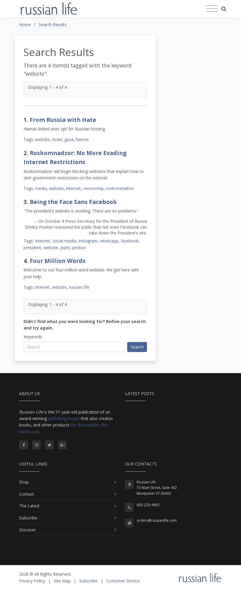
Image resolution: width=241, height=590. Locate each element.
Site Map (62, 581)
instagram (88, 241)
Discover (27, 530)
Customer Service (123, 581)
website (42, 139)
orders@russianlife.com (157, 520)
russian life (79, 287)
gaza (68, 139)
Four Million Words (58, 261)
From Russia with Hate (63, 120)
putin (65, 247)
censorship (93, 188)
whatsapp (109, 241)
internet (73, 188)
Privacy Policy (32, 581)
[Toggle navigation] (212, 9)
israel (57, 139)
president (32, 247)
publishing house (64, 418)
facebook (130, 241)
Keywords (33, 336)
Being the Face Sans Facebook (73, 202)
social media (64, 241)
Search (137, 347)
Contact (26, 494)
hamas (82, 139)
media (41, 188)
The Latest (29, 506)
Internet (42, 241)
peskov (79, 247)
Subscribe (28, 518)
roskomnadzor (120, 188)
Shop (24, 482)
